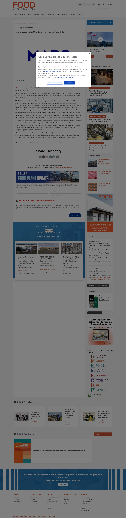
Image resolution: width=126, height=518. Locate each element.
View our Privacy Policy (65, 78)
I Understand (69, 82)
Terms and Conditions (51, 71)
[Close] (89, 54)
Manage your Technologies (55, 82)
